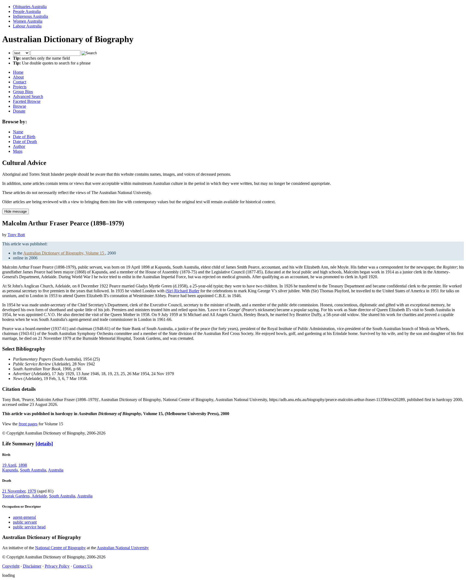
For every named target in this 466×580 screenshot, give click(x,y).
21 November (13, 491)
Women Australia (27, 21)
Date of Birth (24, 136)
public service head (29, 527)
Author (19, 146)
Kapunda (10, 470)
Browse (19, 106)
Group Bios (23, 91)
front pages (28, 424)
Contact (19, 82)
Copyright (10, 566)
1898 (22, 465)
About (18, 77)
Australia (55, 470)
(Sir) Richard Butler (182, 291)
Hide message (15, 211)
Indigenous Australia (30, 16)
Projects (19, 86)
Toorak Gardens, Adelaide (24, 496)
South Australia (33, 470)
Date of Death (25, 141)
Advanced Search (28, 96)
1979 (32, 491)
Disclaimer (32, 566)
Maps (17, 151)
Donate (19, 111)
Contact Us (82, 566)
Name (18, 132)
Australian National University (123, 547)
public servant (25, 522)
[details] (44, 443)
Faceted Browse (26, 101)
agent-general (24, 517)
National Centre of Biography (60, 547)
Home (18, 72)
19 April (9, 465)
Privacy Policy (57, 566)
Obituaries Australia (30, 6)
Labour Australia (27, 26)
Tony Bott (16, 234)
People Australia (27, 11)
